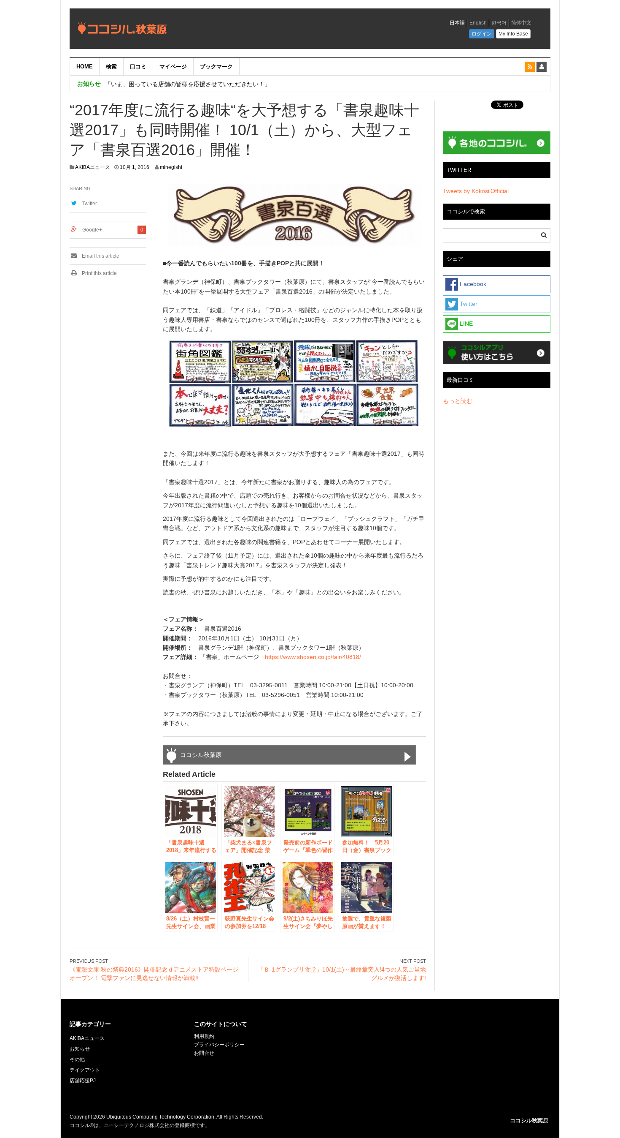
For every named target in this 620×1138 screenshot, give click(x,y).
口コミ (138, 66)
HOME (84, 66)
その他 (77, 1059)
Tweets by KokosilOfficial (476, 191)
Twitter (89, 204)
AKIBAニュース (92, 167)
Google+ (92, 230)
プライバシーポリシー (220, 1045)
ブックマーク (216, 66)
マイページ (173, 66)
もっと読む (457, 400)
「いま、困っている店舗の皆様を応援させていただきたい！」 (187, 83)
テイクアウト (85, 1070)
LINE (465, 323)
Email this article (100, 256)
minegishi (171, 167)
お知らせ (80, 1049)
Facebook (472, 283)
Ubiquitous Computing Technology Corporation (160, 1117)
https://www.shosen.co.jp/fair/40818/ (313, 656)
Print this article (99, 273)
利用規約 (204, 1036)
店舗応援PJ (83, 1081)
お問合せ (204, 1053)
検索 (111, 66)
